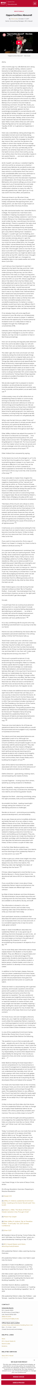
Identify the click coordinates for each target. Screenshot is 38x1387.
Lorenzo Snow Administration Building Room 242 (17, 1325)
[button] (34, 1360)
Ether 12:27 (7, 1230)
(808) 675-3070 (6, 1316)
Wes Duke (14, 19)
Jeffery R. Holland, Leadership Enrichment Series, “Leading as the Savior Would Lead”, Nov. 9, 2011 (18, 1203)
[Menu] (34, 3)
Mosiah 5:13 (8, 1196)
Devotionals (12, 4)
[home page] (3, 3)
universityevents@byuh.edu (10, 1318)
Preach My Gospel (10, 1217)
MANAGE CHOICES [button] (18, 1377)
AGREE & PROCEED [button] (18, 1382)
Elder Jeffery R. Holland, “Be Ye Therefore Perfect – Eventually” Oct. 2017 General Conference (17, 1224)
